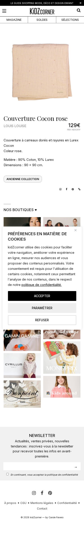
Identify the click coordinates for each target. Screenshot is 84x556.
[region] (42, 278)
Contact (42, 508)
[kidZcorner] (42, 11)
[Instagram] (59, 189)
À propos (10, 503)
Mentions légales (41, 503)
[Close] (77, 230)
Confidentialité (67, 503)
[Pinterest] (50, 493)
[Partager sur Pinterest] (71, 189)
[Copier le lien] (78, 189)
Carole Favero (56, 517)
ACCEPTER (42, 296)
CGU (23, 503)
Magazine (14, 19)
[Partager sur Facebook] (65, 189)
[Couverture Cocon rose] (42, 72)
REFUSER (42, 320)
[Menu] (4, 11)
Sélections (70, 19)
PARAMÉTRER (42, 308)
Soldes (42, 19)
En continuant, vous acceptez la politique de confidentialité (44, 474)
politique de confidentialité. (42, 285)
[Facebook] (43, 493)
